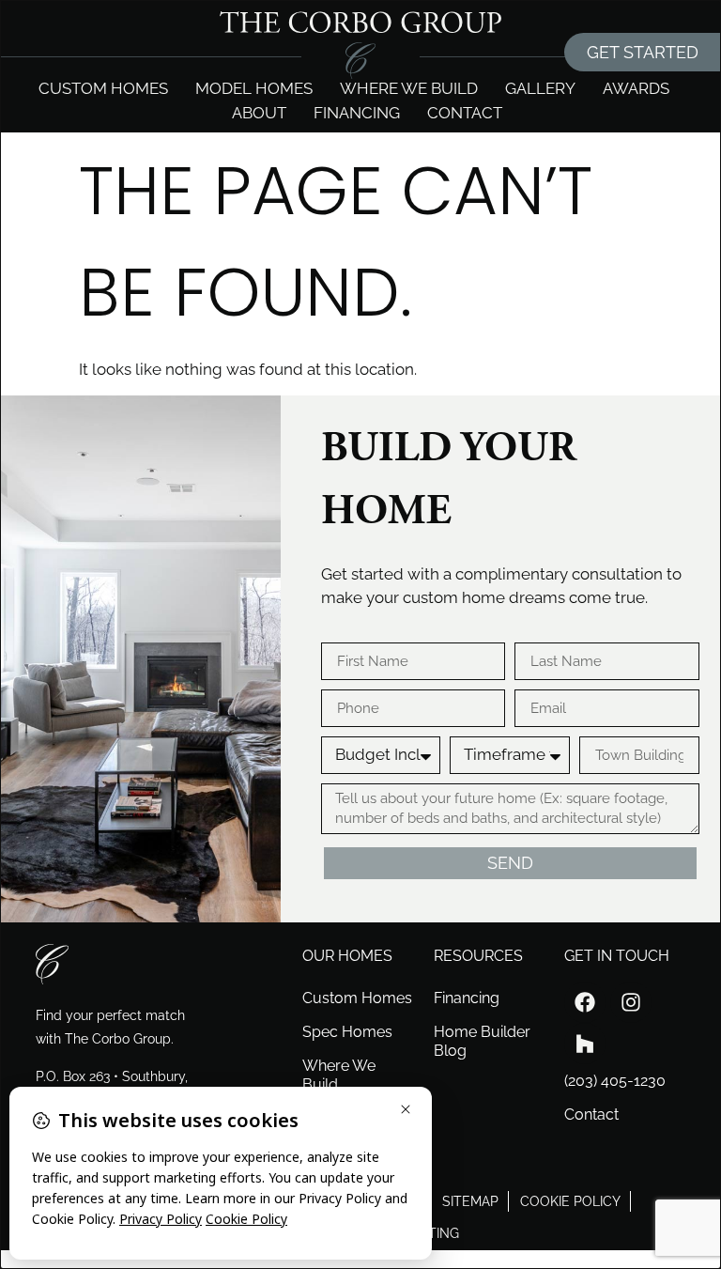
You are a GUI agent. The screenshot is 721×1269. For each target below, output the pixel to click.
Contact (464, 112)
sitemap (470, 1201)
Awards (636, 88)
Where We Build (339, 1075)
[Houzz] (585, 1043)
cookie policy (570, 1201)
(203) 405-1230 (615, 1081)
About (259, 112)
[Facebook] (585, 1002)
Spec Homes (347, 1032)
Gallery (540, 88)
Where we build (409, 88)
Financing (357, 112)
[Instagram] (631, 1002)
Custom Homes (103, 88)
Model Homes (254, 88)
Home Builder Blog (482, 1041)
